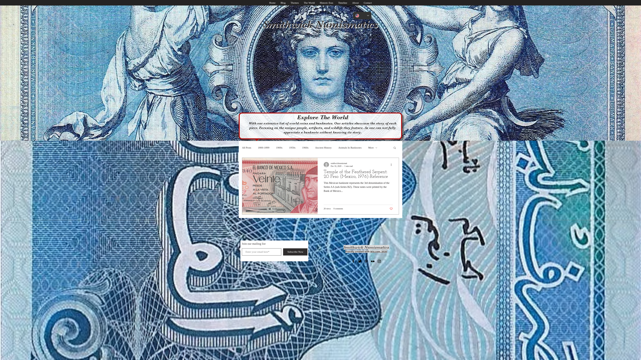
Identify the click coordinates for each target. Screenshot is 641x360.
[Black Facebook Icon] (353, 261)
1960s (305, 147)
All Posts (246, 147)
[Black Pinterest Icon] (366, 261)
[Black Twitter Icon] (360, 261)
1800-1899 (263, 147)
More (371, 147)
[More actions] (392, 165)
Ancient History (323, 147)
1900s (279, 147)
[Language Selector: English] (362, 15)
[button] (394, 148)
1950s (292, 147)
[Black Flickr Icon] (373, 261)
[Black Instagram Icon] (379, 261)
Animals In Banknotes (350, 147)
